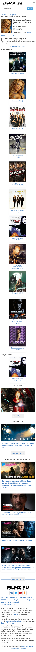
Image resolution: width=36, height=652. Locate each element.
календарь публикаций (10, 602)
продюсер (10, 35)
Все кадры (18, 416)
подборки (30, 600)
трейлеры (5, 597)
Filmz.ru (15, 614)
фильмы (22, 597)
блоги (3, 600)
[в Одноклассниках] (24, 593)
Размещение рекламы (18, 648)
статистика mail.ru (8, 604)
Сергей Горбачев (7, 623)
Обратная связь (27, 646)
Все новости (18, 453)
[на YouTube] (20, 593)
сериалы (30, 597)
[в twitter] (16, 593)
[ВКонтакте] (11, 593)
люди (16, 600)
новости (13, 597)
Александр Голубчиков (14, 621)
